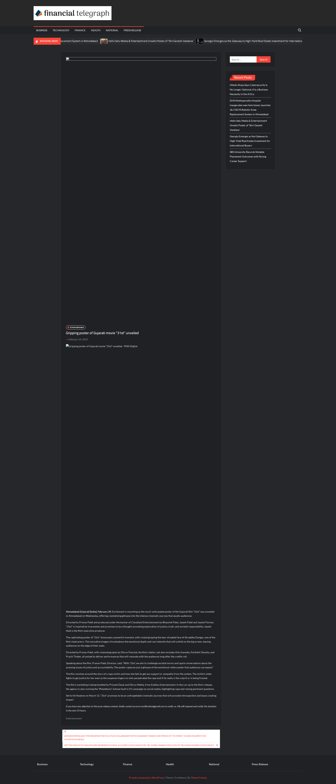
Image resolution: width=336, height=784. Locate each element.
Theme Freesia (199, 777)
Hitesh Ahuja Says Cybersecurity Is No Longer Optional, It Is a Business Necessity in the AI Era (249, 89)
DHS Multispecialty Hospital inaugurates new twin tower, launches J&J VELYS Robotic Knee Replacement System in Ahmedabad (250, 107)
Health (95, 30)
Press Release (132, 30)
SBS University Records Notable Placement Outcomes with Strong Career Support (248, 156)
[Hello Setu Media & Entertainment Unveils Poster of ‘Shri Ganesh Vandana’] (90, 40)
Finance (80, 30)
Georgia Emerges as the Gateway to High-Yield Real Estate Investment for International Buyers (245, 40)
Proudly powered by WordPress (146, 777)
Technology (61, 30)
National (112, 30)
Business (41, 30)
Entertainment (77, 327)
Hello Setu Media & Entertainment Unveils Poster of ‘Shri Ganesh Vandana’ (137, 40)
